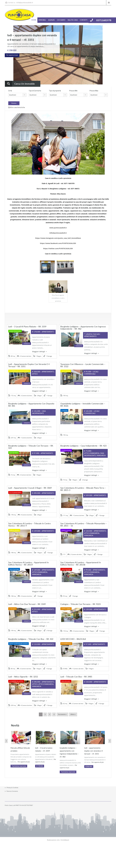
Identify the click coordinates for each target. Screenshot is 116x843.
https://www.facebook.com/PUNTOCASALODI (58, 243)
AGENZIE (51, 20)
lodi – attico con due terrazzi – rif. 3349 (27, 604)
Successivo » (62, 714)
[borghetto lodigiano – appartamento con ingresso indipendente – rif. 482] (70, 737)
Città (10, 91)
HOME (33, 20)
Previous (6, 55)
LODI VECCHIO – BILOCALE (73, 639)
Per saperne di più (12, 55)
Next (110, 55)
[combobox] (17, 95)
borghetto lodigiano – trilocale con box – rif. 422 (30, 639)
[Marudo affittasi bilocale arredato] (21, 737)
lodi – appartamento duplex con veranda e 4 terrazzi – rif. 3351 (93, 751)
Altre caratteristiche (17, 107)
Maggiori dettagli (39, 351)
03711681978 (103, 20)
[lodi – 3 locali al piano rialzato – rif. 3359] (45, 737)
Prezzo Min (73, 91)
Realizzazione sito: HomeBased (58, 840)
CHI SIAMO (61, 20)
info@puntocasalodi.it (24, 2)
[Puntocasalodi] (19, 16)
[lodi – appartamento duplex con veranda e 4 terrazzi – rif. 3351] (94, 737)
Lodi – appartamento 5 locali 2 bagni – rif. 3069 (30, 488)
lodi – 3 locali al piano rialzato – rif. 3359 (27, 327)
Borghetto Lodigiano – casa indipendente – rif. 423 (83, 446)
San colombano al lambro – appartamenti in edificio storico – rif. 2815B (80, 564)
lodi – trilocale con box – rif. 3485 (76, 677)
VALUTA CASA (73, 20)
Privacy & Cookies (12, 787)
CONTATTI (83, 20)
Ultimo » (73, 714)
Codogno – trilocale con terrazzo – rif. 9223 (80, 604)
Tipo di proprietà (55, 91)
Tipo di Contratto (35, 91)
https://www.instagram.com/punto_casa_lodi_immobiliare (58, 238)
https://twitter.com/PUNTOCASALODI (58, 248)
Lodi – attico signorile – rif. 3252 (23, 677)
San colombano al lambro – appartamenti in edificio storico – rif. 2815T (28, 564)
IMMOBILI (42, 20)
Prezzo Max (94, 91)
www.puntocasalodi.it (58, 228)
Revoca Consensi (12, 791)
